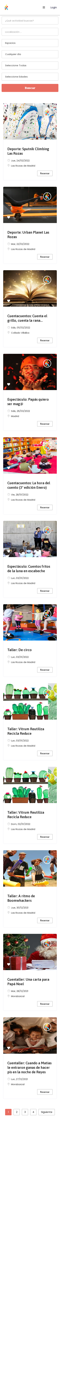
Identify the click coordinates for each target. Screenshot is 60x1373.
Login (53, 7)
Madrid (15, 416)
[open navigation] (44, 7)
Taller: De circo (19, 650)
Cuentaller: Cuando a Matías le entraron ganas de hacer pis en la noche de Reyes (29, 1067)
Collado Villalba (20, 332)
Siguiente (46, 1112)
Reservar (44, 173)
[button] (8, 134)
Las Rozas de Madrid (23, 165)
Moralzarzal (17, 996)
